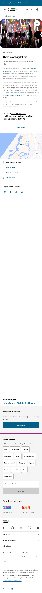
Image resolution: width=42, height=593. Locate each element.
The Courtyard (10, 329)
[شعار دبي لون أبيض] (9, 522)
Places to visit (10, 16)
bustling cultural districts (14, 119)
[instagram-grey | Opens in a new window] (12, 527)
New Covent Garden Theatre (16, 238)
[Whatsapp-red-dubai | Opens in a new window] (5, 192)
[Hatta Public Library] (21, 358)
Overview (21, 127)
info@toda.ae (10, 178)
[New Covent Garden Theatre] (21, 218)
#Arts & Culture (9, 403)
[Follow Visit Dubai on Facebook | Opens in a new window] (4, 527)
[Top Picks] (32, 9)
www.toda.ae (10, 167)
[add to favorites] (37, 23)
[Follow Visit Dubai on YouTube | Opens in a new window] (38, 527)
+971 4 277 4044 (12, 173)
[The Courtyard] (21, 310)
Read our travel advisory (28, 3)
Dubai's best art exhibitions (14, 115)
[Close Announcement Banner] (38, 3)
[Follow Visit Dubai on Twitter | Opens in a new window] (29, 527)
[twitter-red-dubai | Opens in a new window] (16, 192)
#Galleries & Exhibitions (26, 403)
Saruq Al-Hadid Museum (14, 281)
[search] (27, 9)
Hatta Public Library (12, 378)
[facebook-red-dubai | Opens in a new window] (10, 192)
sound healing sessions (12, 95)
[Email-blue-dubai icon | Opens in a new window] (22, 192)
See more (21, 391)
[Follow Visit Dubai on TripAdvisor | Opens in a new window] (21, 527)
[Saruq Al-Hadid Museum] (21, 262)
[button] (8, 589)
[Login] (37, 9)
